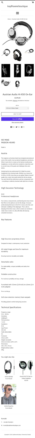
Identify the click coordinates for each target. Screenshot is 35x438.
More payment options (17, 122)
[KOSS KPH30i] (8, 367)
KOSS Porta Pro (8, 406)
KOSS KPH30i (9, 376)
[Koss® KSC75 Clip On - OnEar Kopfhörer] (26, 367)
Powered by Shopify (26, 434)
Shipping (15, 100)
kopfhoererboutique (17, 6)
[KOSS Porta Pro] (8, 394)
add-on (17, 105)
